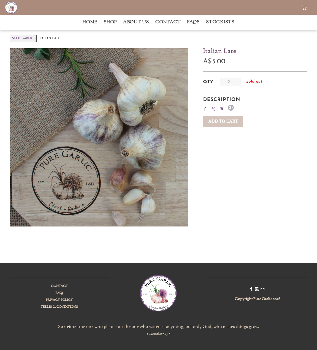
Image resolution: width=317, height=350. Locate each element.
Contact (168, 22)
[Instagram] (257, 289)
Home (89, 22)
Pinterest (222, 108)
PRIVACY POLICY (59, 300)
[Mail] (262, 289)
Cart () (305, 7)
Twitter (214, 108)
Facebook (206, 108)
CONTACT (59, 286)
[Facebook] (251, 289)
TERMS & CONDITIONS (59, 307)
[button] (223, 121)
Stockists (220, 22)
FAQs (193, 22)
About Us (136, 22)
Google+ (231, 108)
